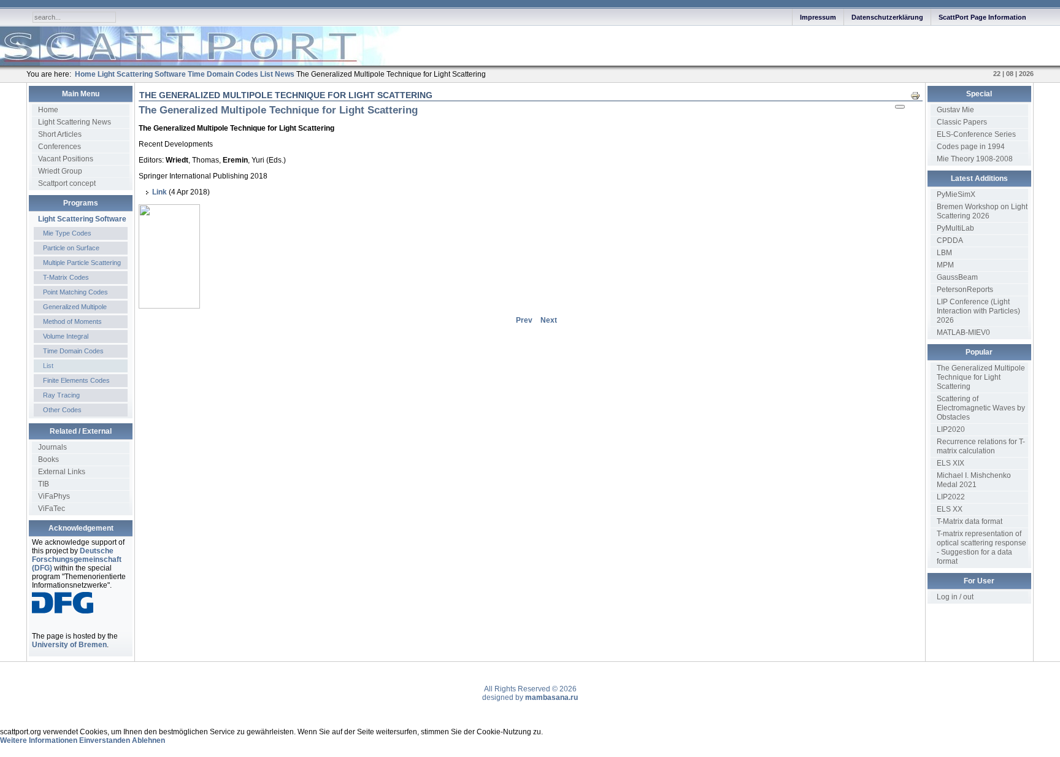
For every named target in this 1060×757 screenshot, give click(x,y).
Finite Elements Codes (76, 380)
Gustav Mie (955, 110)
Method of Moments (72, 321)
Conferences (59, 146)
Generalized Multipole (75, 306)
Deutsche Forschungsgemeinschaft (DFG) (76, 559)
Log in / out (955, 597)
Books (48, 459)
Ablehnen (148, 740)
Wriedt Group (60, 171)
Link (159, 192)
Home (48, 110)
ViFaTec (51, 508)
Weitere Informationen (38, 740)
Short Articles (60, 134)
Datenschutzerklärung (887, 17)
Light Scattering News (74, 122)
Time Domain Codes (73, 351)
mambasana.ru (551, 697)
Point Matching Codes (75, 292)
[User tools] (900, 107)
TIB (43, 484)
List (48, 365)
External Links (61, 471)
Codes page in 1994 (971, 146)
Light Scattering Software (82, 219)
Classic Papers (962, 122)
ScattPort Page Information (982, 17)
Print (918, 95)
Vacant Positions (65, 159)
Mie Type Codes (67, 233)
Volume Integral (65, 336)
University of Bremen (69, 644)
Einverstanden (104, 740)
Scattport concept (67, 183)
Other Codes (62, 409)
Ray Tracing (61, 395)
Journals (52, 447)
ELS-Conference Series (976, 134)
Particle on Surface (71, 248)
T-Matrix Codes (66, 277)
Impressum (818, 17)
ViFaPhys (54, 496)
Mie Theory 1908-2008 (975, 159)
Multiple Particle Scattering (82, 262)
